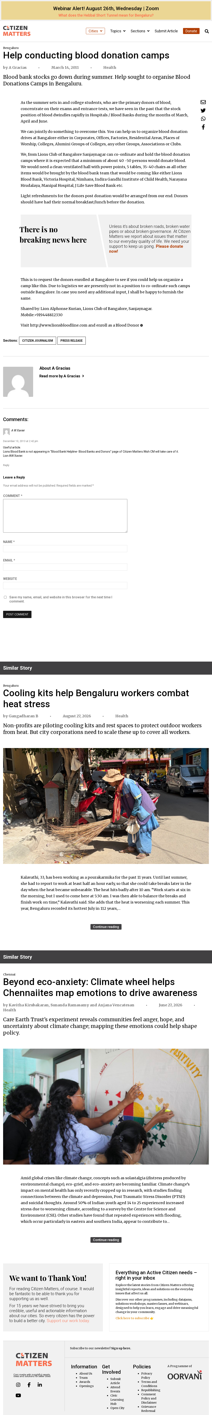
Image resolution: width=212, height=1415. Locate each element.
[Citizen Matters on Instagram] (18, 1385)
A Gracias (18, 67)
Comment (12, 496)
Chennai (9, 974)
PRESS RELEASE (71, 340)
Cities (94, 31)
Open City (117, 1408)
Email (9, 560)
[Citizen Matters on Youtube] (18, 1395)
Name (9, 542)
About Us (85, 1373)
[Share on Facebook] (203, 127)
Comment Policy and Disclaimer (149, 1398)
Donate (191, 31)
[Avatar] (18, 382)
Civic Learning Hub (117, 1400)
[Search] (207, 31)
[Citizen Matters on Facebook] (29, 1385)
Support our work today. (68, 1320)
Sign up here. (121, 1348)
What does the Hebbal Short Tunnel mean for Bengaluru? (106, 15)
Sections (138, 31)
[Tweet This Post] (203, 110)
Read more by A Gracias (59, 376)
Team (83, 1378)
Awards (84, 1382)
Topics (116, 31)
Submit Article (166, 31)
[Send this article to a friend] (203, 102)
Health (109, 67)
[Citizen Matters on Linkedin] (40, 1385)
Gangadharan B (23, 716)
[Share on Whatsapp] (203, 118)
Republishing (150, 1390)
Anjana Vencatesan (116, 1005)
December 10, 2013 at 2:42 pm (20, 441)
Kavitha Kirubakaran (29, 1005)
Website (10, 579)
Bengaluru (11, 48)
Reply (6, 465)
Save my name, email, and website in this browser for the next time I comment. (60, 599)
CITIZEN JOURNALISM (37, 340)
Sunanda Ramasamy (70, 1005)
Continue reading (106, 927)
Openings (86, 1386)
